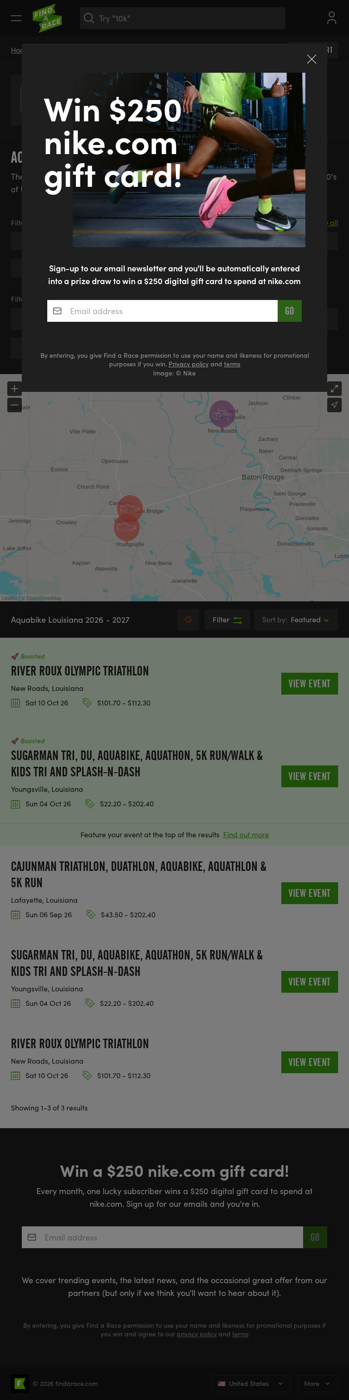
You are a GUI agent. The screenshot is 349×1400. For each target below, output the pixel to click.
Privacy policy (189, 364)
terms (232, 364)
